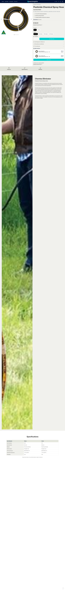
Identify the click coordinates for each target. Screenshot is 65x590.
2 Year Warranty (37, 46)
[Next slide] (31, 19)
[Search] (59, 1)
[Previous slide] (1, 19)
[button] (35, 19)
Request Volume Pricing (37, 24)
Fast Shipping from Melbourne (40, 41)
